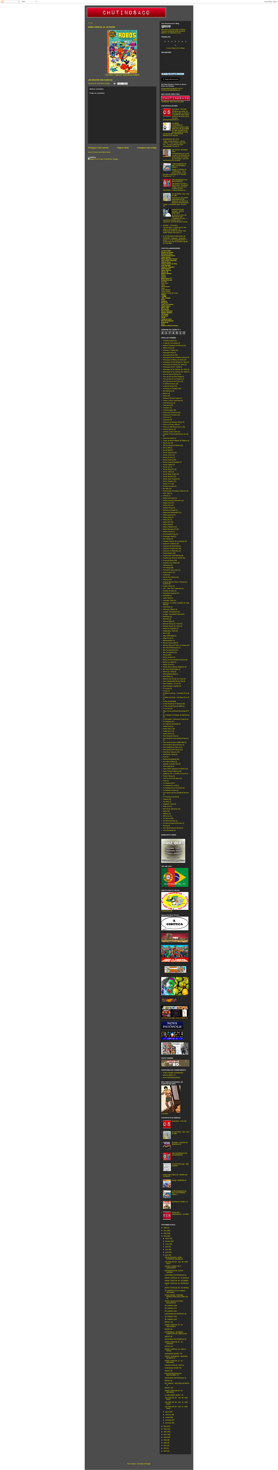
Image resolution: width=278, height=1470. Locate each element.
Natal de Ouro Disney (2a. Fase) (173, 679)
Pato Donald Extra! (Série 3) (172, 749)
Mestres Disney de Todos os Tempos (174, 645)
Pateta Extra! (167, 726)
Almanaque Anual (168, 352)
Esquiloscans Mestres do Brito (172, 558)
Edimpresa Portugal (169, 510)
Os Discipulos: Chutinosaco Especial (174, 719)
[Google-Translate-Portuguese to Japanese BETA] (179, 42)
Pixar (164, 757)
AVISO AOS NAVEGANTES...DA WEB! (180, 1213)
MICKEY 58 (168, 1371)
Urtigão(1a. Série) (168, 804)
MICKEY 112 (169, 1322)
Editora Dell (166, 522)
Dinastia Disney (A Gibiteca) (172, 445)
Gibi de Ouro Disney (169, 577)
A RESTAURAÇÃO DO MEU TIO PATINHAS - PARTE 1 (179, 165)
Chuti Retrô (166, 405)
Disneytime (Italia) (168, 486)
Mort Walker (167, 676)
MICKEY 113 (169, 1346)
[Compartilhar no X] (122, 84)
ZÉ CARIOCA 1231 (171, 1319)
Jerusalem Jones (168, 600)
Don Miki (166, 488)
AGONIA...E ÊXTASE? (170, 225)
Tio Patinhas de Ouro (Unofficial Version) (176, 793)
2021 (165, 1445)
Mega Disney (167, 638)
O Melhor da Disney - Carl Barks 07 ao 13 (176, 697)
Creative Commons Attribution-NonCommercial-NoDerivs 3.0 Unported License (173, 31)
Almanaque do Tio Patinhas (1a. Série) (175, 369)
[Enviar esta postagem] (114, 83)
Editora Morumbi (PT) (169, 529)
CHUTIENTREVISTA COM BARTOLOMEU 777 (173, 1374)
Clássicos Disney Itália (170, 424)
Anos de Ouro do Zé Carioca (172, 381)
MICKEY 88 (168, 1336)
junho (167, 1252)
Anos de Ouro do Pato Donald (172, 376)
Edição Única (167, 505)
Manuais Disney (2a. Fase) (171, 626)
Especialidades (168, 553)
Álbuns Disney (167, 348)
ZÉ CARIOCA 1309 (171, 1305)
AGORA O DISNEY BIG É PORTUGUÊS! (173, 1267)
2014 (165, 1426)
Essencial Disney (168, 560)
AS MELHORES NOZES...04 (174, 1395)
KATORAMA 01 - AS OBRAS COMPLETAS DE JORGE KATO (176, 1333)
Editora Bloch (167, 517)
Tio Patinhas (167, 783)
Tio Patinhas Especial (170, 797)
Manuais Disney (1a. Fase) (171, 624)
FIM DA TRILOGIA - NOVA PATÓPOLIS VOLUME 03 (174, 1258)
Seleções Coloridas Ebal (170, 764)
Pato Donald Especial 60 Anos (172, 745)
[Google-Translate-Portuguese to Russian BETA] (186, 42)
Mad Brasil (166, 616)
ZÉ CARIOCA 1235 (171, 1316)
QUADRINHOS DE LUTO (171, 139)
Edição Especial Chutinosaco (172, 500)
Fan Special (166, 567)
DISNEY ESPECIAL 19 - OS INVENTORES (174, 1325)
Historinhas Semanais (170, 593)
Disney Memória (168, 476)
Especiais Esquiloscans (170, 548)
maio (167, 1249)
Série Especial (167, 766)
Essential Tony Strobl (169, 563)
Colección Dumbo (168, 438)
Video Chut (166, 806)
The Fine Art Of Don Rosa (171, 778)
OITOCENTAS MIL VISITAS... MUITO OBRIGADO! (178, 211)
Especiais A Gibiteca (169, 543)
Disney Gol (166, 467)
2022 (165, 1448)
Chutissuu (166, 417)
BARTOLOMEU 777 (169, 1075)
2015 (165, 1429)
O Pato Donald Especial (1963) (172, 706)
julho (167, 1255)
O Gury (165, 691)
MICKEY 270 (169, 1388)
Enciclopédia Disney (169, 534)
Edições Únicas (168, 508)
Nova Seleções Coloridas (171, 686)
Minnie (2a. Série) (168, 671)
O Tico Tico (166, 708)
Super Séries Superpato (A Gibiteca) (174, 769)
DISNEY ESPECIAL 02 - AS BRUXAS (177, 1278)
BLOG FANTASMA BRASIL (171, 1077)
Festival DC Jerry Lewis (170, 570)
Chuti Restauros (168, 403)
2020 (165, 1443)
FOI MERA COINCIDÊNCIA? (177, 124)
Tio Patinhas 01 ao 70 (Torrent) (172, 788)
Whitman (166, 813)
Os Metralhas (167, 721)
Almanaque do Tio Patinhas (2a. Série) (175, 372)
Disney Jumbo (167, 472)
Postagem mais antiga (146, 148)
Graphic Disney (168, 586)
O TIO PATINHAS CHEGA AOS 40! (174, 236)
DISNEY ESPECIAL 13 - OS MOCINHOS (174, 1361)
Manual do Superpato (169, 628)
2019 (165, 1440)
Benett (165, 396)
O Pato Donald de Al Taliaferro (172, 704)
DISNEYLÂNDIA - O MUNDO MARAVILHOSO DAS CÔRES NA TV (176, 1296)
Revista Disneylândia (169, 759)
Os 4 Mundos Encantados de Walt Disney (176, 715)
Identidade (166, 595)
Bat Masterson (167, 391)
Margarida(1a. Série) (169, 631)
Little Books (166, 607)
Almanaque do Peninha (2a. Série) (174, 364)
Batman (165, 393)
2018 (165, 1437)
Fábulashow (166, 565)
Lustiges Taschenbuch (170, 612)
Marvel (165, 633)
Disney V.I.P (167, 484)
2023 (165, 1451)
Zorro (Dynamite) (168, 830)
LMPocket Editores (169, 609)
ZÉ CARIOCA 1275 (171, 1308)
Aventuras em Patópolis (170, 388)
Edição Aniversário (169, 498)
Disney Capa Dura (168, 452)
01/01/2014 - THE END (179, 109)
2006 (165, 1228)
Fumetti (165, 575)
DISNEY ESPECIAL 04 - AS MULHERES (174, 1391)
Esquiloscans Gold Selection (172, 555)
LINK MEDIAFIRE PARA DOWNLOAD (100, 80)
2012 (165, 1233)
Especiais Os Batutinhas (171, 551)
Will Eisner (166, 816)
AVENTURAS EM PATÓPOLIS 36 (175, 1275)
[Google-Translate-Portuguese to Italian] (175, 42)
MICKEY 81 (168, 1380)
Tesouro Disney (168, 776)
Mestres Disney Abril (169, 643)
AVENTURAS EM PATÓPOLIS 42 (175, 1339)
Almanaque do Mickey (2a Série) (173, 360)
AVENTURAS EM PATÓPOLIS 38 (175, 1314)
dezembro (168, 1423)
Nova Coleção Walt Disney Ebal (173, 681)
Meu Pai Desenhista (169, 650)
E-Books (165, 496)
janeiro (167, 1238)
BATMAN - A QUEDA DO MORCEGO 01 (180, 1143)
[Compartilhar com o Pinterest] (127, 84)
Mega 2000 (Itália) (168, 636)
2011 (165, 1230)
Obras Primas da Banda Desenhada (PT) (176, 711)
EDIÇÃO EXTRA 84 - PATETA (174, 1365)
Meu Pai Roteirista (169, 652)
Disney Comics (168, 455)
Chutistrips (166, 420)
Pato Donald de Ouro (169, 736)
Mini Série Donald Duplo (170, 669)
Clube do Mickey (168, 429)
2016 (165, 1432)
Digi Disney (166, 443)
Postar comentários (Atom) (102, 152)
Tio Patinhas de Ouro (169, 790)
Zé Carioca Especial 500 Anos (172, 823)
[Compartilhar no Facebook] (124, 84)
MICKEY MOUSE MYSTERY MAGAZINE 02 (174, 1302)
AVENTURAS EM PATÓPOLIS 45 (175, 1378)
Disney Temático (168, 481)
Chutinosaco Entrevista (170, 412)
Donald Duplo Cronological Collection (174, 491)
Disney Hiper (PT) (168, 469)
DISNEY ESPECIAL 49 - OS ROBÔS (176, 1280)
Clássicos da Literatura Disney (172, 422)
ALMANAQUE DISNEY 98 (173, 1368)
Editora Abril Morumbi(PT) (171, 512)
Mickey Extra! (167, 664)
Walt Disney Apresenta (170, 809)
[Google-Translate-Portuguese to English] (182, 42)
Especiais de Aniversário (171, 546)
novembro (168, 1420)
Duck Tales (166, 493)
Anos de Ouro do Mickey (171, 374)
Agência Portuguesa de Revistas (173, 345)
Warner (165, 811)
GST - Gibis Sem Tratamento (172, 588)
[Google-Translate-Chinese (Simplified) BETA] (165, 42)
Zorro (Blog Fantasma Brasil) (172, 828)
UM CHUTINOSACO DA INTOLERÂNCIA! (179, 180)
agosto (167, 1412)
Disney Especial (168, 460)
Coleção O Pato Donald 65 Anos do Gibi (175, 434)
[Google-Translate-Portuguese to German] (172, 42)
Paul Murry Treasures (170, 752)
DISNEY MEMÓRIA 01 (179, 1180)
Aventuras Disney (168, 386)
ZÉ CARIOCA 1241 (171, 1311)
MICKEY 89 (168, 1329)
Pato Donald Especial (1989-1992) (173, 742)
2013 (165, 1236)
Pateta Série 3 (167, 733)
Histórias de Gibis (168, 591)
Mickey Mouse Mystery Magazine (173, 667)
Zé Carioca (166, 818)
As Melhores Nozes (169, 384)
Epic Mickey (167, 539)
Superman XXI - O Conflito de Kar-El (174, 773)
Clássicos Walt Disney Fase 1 (172, 427)
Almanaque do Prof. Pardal (171, 367)
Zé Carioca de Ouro (169, 821)
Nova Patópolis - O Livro (170, 683)
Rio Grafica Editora (169, 761)
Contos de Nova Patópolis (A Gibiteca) (175, 440)
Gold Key (166, 579)
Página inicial (123, 148)
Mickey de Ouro (168, 657)
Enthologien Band (168, 536)
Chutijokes (166, 408)
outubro (167, 1417)
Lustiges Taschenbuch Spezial (172, 614)
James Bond (167, 598)
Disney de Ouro (168, 457)
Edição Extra (167, 503)
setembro (168, 1414)
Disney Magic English (170, 474)
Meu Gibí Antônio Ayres (170, 647)
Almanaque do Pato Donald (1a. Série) (175, 362)
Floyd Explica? (167, 572)
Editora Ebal (167, 524)
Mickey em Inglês (168, 662)
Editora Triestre (168, 531)
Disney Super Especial (170, 479)
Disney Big (166, 450)
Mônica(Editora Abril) (169, 674)
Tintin (164, 781)
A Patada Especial (169, 340)
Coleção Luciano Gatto (170, 432)
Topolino (165, 799)
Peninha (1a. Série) (169, 754)
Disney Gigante (168, 464)
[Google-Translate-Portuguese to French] (168, 42)
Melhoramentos (168, 640)
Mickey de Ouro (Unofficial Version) (174, 660)
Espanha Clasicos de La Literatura (174, 541)
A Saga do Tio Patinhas (170, 343)
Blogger (148, 1464)
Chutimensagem (168, 410)
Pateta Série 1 (167, 729)
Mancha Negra (167, 621)
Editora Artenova (168, 515)
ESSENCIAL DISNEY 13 (180, 1202)
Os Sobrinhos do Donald (170, 724)
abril (166, 1247)
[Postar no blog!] (120, 84)
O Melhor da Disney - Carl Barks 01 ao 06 (176, 693)
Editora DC (166, 519)
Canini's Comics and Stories (172, 400)
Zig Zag (165, 825)
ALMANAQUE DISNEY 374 (173, 1353)
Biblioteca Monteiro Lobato (171, 398)
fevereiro (168, 1241)
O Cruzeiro (166, 688)
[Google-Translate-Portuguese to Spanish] (175, 46)
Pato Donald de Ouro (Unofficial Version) (175, 738)
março (167, 1244)
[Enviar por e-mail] (118, 84)
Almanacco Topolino (169, 350)
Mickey (165, 655)
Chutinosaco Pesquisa (170, 415)
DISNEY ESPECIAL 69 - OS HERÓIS (177, 1288)
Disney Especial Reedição (171, 462)
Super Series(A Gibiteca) (171, 771)
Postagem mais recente (98, 148)
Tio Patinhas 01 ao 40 (170, 785)
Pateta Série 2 (167, 731)
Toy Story (166, 801)
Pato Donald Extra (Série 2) (171, 747)
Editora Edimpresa (169, 527)
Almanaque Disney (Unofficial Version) (175, 357)
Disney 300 (166, 448)
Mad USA (166, 619)
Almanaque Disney (169, 355)
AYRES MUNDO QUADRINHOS (173, 1073)
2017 (165, 1434)
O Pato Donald (167, 701)
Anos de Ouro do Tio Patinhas (172, 379)
